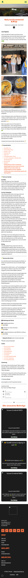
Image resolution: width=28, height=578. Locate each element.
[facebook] (6, 530)
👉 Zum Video (4, 325)
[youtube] (18, 530)
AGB (17, 574)
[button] (2, 575)
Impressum (12, 574)
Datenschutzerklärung (19, 571)
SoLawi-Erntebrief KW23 (14, 428)
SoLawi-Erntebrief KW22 (14, 491)
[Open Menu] (26, 2)
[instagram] (2, 530)
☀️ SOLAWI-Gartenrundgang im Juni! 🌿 (14, 460)
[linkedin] (14, 530)
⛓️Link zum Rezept (5, 379)
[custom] (10, 530)
